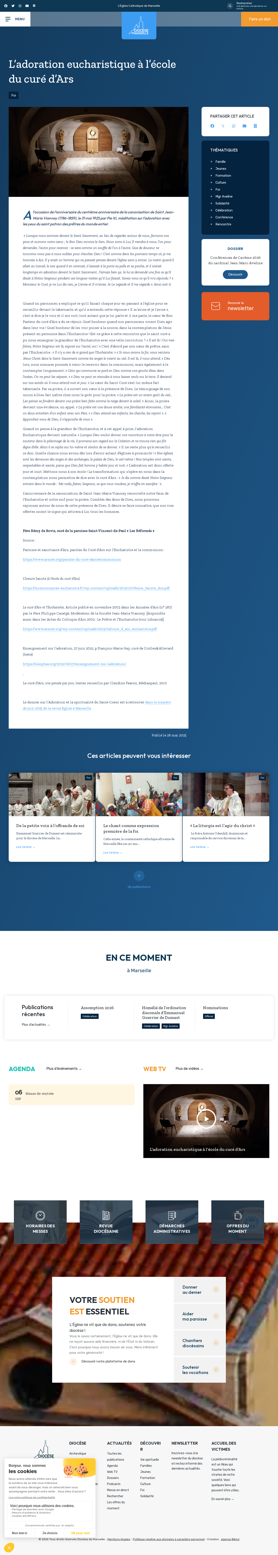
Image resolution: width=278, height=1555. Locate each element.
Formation (223, 176)
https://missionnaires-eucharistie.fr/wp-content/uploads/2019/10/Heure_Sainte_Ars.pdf (96, 588)
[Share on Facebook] (212, 126)
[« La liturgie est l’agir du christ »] (226, 801)
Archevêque (77, 1453)
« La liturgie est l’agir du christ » (222, 825)
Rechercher (115, 1496)
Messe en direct (118, 1490)
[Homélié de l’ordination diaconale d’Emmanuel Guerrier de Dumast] (164, 1016)
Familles (146, 1466)
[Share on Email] (244, 126)
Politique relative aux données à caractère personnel (169, 1539)
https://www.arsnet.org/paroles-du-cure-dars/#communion (72, 559)
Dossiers (113, 1478)
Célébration (224, 210)
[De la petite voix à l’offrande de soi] (52, 805)
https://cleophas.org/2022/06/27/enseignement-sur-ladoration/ (74, 664)
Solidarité (222, 203)
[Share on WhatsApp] (233, 126)
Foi (13, 95)
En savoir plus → (223, 1499)
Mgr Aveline (224, 196)
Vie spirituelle (149, 1460)
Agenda (112, 1466)
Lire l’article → (25, 847)
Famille (220, 162)
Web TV (112, 1472)
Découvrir (235, 274)
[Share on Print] (255, 126)
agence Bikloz (230, 1539)
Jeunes (220, 169)
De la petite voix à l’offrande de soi (50, 825)
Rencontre (223, 224)
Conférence (224, 217)
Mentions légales (119, 1539)
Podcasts (114, 1484)
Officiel (209, 1016)
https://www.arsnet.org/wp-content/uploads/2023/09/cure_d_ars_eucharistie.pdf (90, 629)
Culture (220, 182)
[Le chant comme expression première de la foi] (139, 805)
